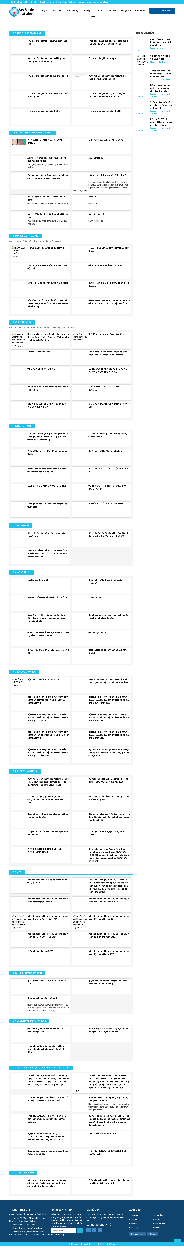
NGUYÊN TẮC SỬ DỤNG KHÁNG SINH (105, 504)
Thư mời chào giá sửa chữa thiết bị (43, 111)
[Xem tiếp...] (132, 241)
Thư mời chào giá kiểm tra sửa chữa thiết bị (47, 76)
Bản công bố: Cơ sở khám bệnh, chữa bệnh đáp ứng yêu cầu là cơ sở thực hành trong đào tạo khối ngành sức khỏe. (47, 1183)
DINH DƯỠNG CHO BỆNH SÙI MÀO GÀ (105, 140)
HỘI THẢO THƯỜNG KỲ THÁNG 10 (43, 679)
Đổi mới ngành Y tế (97, 632)
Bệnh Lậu (92, 197)
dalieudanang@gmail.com (97, 2)
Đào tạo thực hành (23, 1173)
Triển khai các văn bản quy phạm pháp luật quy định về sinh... (161, 105)
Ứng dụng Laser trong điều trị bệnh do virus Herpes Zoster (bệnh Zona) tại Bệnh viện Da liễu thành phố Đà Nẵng (48, 337)
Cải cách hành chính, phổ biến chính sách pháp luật (41, 1068)
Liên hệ (92, 16)
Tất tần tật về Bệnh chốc (38, 352)
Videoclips (140, 10)
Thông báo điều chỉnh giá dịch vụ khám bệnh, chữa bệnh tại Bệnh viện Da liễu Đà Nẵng (46, 1049)
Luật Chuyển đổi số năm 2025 (102, 1133)
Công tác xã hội (21, 572)
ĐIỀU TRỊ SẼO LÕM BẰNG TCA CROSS (105, 265)
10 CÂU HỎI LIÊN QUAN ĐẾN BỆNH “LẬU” (107, 175)
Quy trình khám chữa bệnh (27, 973)
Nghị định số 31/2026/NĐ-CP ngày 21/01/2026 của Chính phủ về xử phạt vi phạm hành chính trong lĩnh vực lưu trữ (45, 1136)
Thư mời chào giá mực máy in (102, 58)
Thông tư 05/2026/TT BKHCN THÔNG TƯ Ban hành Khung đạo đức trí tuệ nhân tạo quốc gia (46, 1119)
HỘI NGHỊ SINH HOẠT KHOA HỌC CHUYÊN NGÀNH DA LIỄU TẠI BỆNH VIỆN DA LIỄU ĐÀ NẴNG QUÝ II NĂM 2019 (47, 752)
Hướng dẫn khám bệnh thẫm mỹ (42, 998)
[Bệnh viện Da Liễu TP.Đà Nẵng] (21, 11)
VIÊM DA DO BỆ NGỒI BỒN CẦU (41, 369)
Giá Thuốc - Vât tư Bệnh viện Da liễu (105, 451)
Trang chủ (44, 10)
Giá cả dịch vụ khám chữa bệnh (29, 1021)
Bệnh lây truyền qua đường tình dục (32, 133)
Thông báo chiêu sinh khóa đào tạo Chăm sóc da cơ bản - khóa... (161, 74)
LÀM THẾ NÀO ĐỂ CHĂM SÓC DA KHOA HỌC (48, 283)
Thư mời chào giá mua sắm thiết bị (104, 111)
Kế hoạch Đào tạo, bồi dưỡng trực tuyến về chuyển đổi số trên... (160, 88)
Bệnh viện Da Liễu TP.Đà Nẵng (102, 1244)
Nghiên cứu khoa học (24, 672)
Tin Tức (99, 10)
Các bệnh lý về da (22, 322)
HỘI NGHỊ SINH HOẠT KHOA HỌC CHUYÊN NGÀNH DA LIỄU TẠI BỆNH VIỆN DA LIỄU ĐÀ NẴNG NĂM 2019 (108, 735)
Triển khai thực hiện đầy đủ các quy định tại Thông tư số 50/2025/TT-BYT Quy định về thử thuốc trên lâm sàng (47, 436)
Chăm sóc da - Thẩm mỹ (25, 236)
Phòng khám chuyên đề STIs (40, 951)
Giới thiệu (56, 10)
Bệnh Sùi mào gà (96, 214)
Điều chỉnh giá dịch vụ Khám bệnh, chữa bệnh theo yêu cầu (160, 42)
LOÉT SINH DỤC (95, 158)
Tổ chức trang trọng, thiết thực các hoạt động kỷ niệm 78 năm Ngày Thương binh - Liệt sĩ (46, 799)
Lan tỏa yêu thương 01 (37, 580)
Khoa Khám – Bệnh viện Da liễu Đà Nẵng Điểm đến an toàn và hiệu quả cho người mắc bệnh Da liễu (46, 618)
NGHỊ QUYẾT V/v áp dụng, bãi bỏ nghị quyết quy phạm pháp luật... (161, 122)
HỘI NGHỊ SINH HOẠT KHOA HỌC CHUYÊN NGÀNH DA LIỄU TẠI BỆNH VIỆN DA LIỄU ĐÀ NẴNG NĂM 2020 (108, 717)
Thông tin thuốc (22, 426)
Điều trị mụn (15, 241)
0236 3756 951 (31, 2)
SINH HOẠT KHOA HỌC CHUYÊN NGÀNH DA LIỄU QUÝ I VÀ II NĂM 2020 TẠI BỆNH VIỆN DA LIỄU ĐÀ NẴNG (48, 735)
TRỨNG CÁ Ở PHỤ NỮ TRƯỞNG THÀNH (45, 248)
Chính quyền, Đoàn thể (25, 771)
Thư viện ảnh (125, 10)
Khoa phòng (72, 10)
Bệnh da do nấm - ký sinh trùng (46, 327)
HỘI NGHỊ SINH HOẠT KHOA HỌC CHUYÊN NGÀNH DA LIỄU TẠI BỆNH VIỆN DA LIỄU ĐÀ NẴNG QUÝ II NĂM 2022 (108, 700)
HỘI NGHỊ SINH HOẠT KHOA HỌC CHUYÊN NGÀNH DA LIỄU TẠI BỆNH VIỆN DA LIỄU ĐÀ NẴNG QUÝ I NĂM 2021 (47, 717)
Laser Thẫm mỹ (53, 241)
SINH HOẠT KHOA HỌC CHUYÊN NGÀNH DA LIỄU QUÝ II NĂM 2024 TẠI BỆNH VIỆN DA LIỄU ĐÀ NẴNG (47, 700)
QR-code (154, 1234)
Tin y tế (17, 872)
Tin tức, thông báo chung (27, 33)
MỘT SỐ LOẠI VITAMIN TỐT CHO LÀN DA (46, 486)
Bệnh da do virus (70, 327)
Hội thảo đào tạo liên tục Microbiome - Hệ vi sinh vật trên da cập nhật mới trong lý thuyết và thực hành (109, 752)
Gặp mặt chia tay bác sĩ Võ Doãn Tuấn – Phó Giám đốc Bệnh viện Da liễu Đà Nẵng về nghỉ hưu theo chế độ (109, 817)
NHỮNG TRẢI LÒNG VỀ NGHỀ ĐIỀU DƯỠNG (47, 597)
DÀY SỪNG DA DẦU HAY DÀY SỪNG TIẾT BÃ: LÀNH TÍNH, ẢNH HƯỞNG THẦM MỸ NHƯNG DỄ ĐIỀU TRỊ (48, 303)
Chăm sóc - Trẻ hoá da (33, 241)
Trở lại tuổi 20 (94, 597)
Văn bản (112, 10)
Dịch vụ (86, 10)
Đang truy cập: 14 (138, 1234)
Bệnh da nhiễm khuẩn (19, 327)
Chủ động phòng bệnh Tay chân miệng (106, 334)
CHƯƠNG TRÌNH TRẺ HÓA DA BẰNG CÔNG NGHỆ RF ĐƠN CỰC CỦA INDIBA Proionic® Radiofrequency (47, 553)
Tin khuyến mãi (21, 525)
